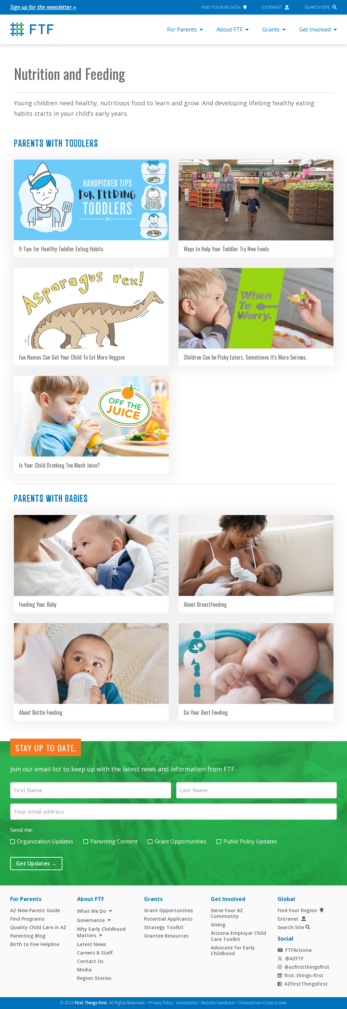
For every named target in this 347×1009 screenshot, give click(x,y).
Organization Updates (45, 841)
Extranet (272, 7)
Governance (91, 920)
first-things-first (303, 975)
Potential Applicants (168, 919)
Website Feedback (217, 1003)
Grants (271, 29)
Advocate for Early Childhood (233, 950)
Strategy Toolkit (164, 927)
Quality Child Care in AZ (38, 927)
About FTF (230, 29)
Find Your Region (221, 7)
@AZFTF (294, 958)
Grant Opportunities (180, 841)
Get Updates (36, 863)
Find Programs (27, 919)
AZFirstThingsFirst (306, 984)
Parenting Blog (27, 935)
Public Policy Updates (250, 841)
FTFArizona (298, 950)
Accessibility (187, 1003)
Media (84, 969)
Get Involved (315, 29)
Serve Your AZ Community (227, 913)
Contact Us (90, 961)
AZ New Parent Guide (35, 910)
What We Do (91, 911)
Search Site (317, 7)
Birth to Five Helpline (34, 944)
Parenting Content (114, 841)
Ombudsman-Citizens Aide (262, 1003)
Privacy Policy (161, 1003)
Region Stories (94, 978)
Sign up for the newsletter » (43, 7)
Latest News (91, 944)
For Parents (182, 29)
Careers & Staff (95, 952)
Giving (218, 924)
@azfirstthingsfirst (306, 967)
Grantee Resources (166, 935)
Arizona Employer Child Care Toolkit (238, 936)
